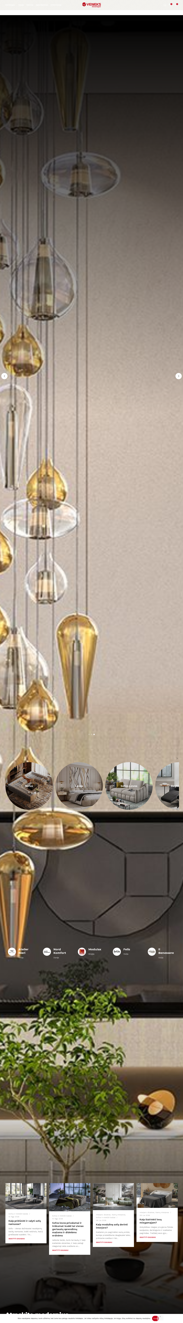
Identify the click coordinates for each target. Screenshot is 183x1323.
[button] (4, 676)
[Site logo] (91, 5)
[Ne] (160, 1317)
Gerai (155, 1318)
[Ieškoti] (165, 5)
